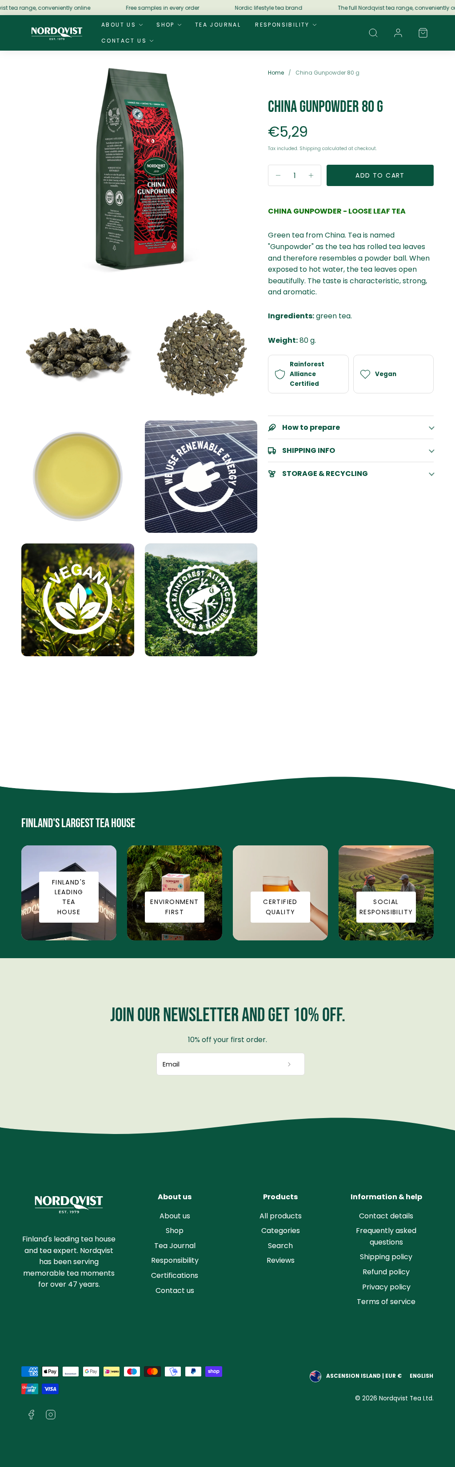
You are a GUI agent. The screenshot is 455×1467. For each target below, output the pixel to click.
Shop (165, 24)
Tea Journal (218, 24)
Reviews (281, 1260)
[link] (398, 33)
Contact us (175, 1290)
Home (276, 72)
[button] (373, 33)
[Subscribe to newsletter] (289, 1064)
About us (175, 1216)
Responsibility (282, 24)
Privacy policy (386, 1287)
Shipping (310, 148)
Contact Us (124, 40)
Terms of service (386, 1302)
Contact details (386, 1216)
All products (280, 1216)
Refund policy (386, 1272)
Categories (280, 1230)
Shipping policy (386, 1257)
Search (280, 1246)
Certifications (174, 1275)
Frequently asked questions (386, 1236)
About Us (118, 24)
